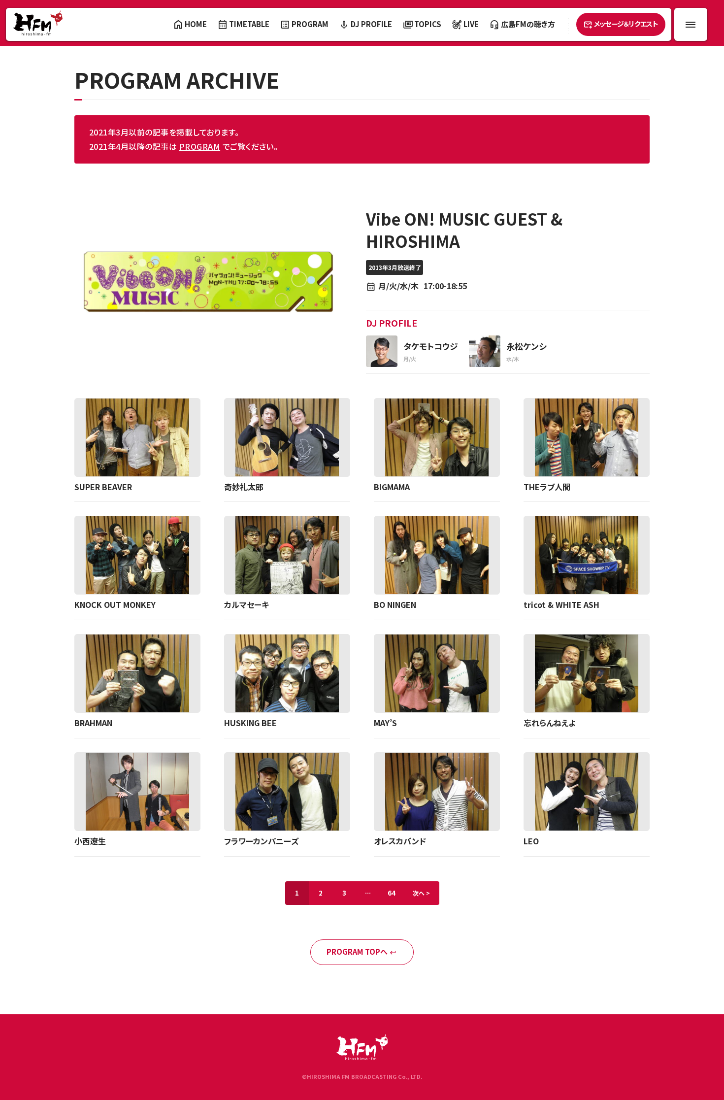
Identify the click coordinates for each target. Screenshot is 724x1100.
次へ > (421, 893)
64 (391, 893)
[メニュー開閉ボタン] (690, 24)
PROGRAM (199, 146)
